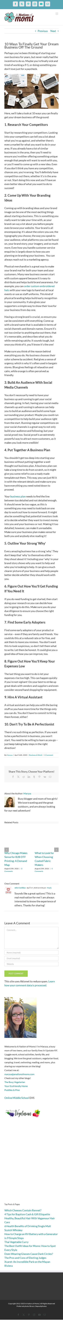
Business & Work (35, 755)
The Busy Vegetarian (14, 1082)
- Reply (49, 888)
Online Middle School (16, 1097)
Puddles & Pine (12, 1090)
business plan (18, 496)
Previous (43, 31)
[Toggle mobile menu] (57, 13)
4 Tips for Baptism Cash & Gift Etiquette (27, 1214)
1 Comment (48, 755)
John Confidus (20, 888)
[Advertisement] (31, 1164)
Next (53, 31)
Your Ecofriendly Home (16, 1086)
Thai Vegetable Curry (16, 1242)
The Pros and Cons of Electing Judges (25, 1257)
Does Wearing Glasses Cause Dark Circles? (28, 1253)
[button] (6, 850)
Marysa (9, 755)
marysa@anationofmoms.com (19, 1074)
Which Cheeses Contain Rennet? (22, 1210)
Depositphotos (41, 1306)
